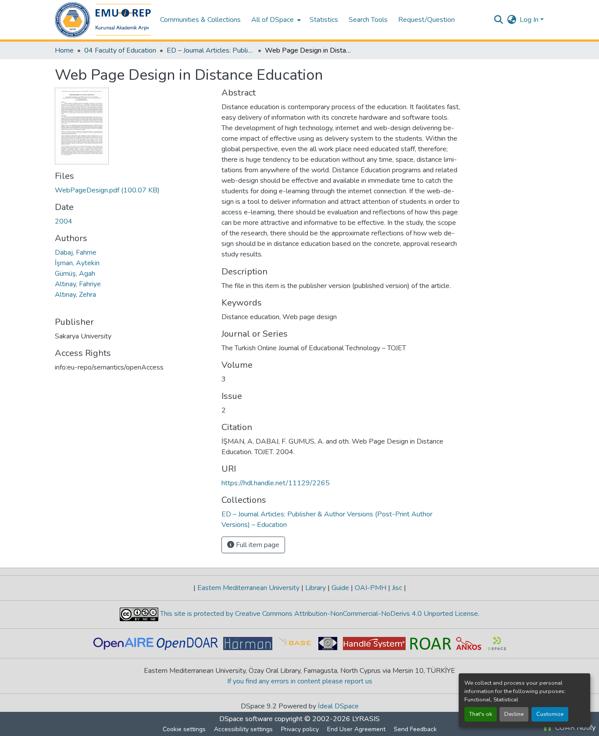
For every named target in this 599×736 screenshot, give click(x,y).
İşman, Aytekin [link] (77, 263)
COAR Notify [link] (574, 727)
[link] (133, 190)
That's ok (480, 714)
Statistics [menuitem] (324, 20)
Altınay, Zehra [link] (75, 294)
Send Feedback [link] (415, 729)
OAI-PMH (370, 588)
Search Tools (368, 20)
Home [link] (64, 50)
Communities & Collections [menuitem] (200, 20)
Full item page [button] (256, 545)
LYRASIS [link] (366, 719)
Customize (549, 714)
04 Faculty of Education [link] (120, 50)
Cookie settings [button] (184, 729)
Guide (340, 588)
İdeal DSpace (338, 706)
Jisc (397, 588)
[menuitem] (275, 19)
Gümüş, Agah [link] (75, 273)
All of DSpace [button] (272, 20)
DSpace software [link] (246, 719)
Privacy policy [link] (300, 729)
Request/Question (426, 20)
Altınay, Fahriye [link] (78, 284)
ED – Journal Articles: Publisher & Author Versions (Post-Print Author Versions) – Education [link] (210, 50)
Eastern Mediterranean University (248, 588)
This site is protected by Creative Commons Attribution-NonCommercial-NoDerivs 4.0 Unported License (318, 614)
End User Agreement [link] (356, 729)
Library (315, 588)
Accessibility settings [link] (243, 729)
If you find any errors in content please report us (299, 681)
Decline (514, 714)
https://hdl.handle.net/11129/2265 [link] (275, 483)
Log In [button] (530, 20)
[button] (103, 19)
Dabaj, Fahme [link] (75, 252)
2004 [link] (63, 221)
